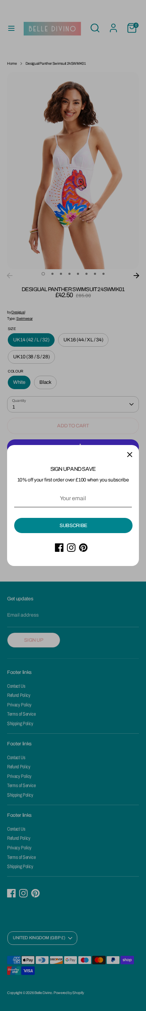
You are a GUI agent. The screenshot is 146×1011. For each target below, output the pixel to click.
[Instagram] (71, 547)
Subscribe (73, 525)
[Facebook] (59, 547)
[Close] (129, 454)
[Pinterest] (83, 547)
